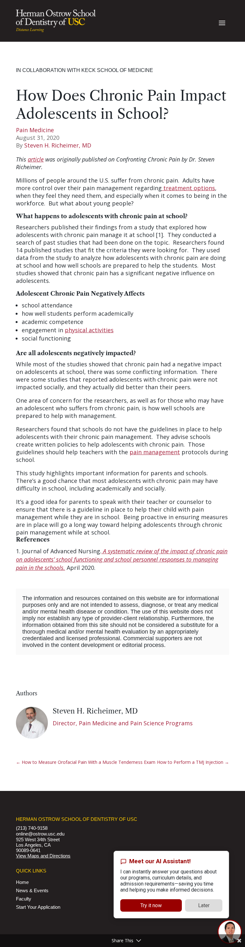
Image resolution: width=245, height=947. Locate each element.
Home (22, 882)
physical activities (89, 330)
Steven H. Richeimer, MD (57, 145)
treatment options (188, 188)
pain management (155, 452)
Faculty (23, 898)
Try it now (151, 905)
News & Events (32, 890)
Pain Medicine (35, 130)
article (36, 159)
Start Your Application (38, 907)
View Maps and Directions (43, 855)
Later (204, 905)
